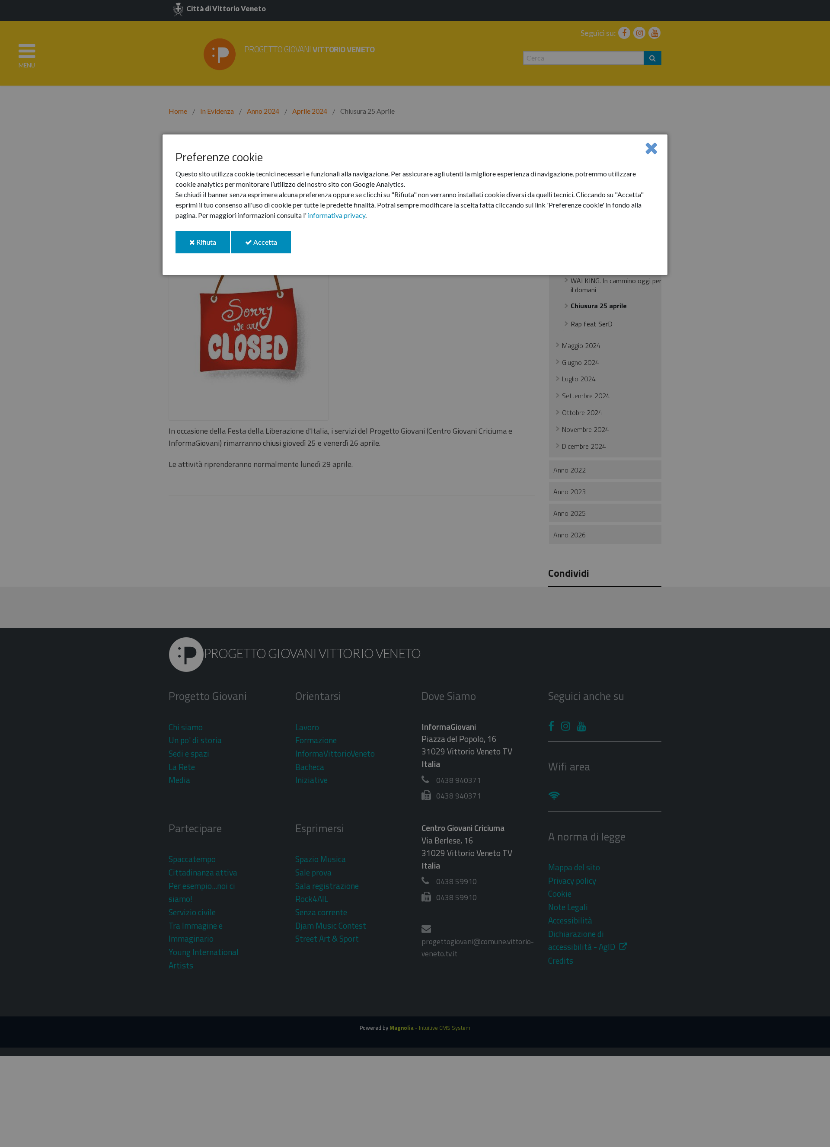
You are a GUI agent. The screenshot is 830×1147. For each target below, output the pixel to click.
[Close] (651, 148)
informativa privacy (336, 215)
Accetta (271, 245)
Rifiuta (212, 245)
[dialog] (415, 204)
